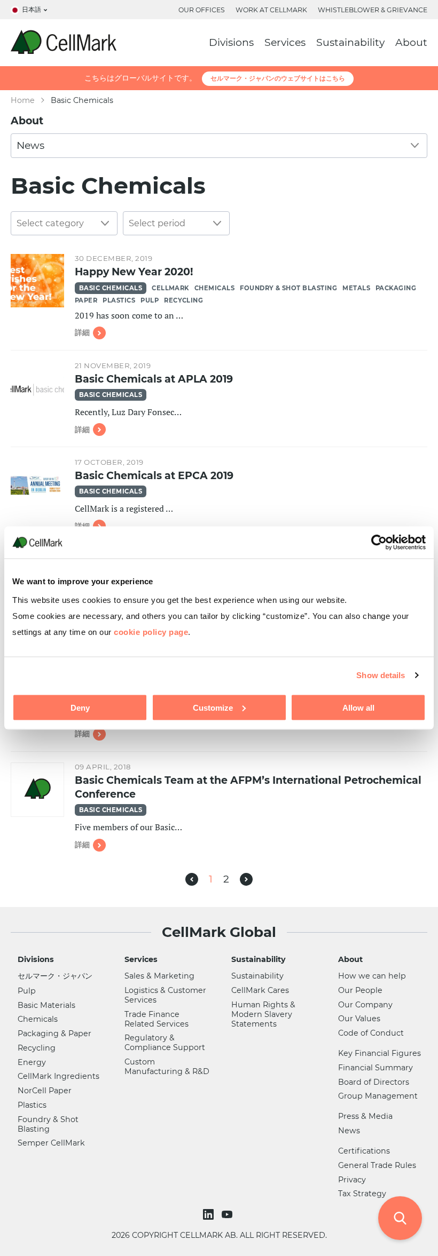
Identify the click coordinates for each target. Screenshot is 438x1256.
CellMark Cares (260, 990)
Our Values (359, 1018)
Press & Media (365, 1116)
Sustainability (350, 42)
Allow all (358, 707)
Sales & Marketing (159, 976)
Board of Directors (373, 1082)
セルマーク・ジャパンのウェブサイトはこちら (277, 78)
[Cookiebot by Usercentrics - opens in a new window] (379, 543)
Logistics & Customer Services (165, 995)
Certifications (364, 1151)
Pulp (149, 300)
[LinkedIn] (209, 1214)
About (411, 42)
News (349, 1130)
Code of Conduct (371, 1033)
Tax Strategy (362, 1193)
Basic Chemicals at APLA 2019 (154, 379)
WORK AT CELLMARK (271, 10)
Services (285, 42)
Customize (213, 707)
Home (23, 100)
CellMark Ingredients (58, 1076)
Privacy (352, 1180)
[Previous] (191, 879)
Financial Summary (375, 1067)
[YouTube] (228, 1214)
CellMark (170, 288)
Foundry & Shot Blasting (288, 288)
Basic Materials (46, 1005)
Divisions (231, 42)
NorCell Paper (45, 1090)
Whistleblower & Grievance (372, 10)
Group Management (378, 1096)
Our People (360, 990)
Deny (80, 707)
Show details (380, 675)
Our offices (201, 10)
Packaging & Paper (54, 1033)
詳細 (82, 332)
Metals (356, 288)
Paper (86, 300)
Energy (32, 1062)
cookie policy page (151, 632)
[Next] (246, 879)
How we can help (372, 976)
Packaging (396, 288)
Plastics (119, 300)
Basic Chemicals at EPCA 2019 (154, 476)
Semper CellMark (51, 1143)
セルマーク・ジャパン (55, 976)
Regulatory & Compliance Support (164, 1042)
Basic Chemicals (110, 288)
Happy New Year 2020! (134, 272)
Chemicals (214, 288)
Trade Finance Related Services (156, 1019)
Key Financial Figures (379, 1053)
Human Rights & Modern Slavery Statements (263, 1014)
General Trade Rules (377, 1165)
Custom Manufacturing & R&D (166, 1066)
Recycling (183, 300)
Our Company (365, 1004)
